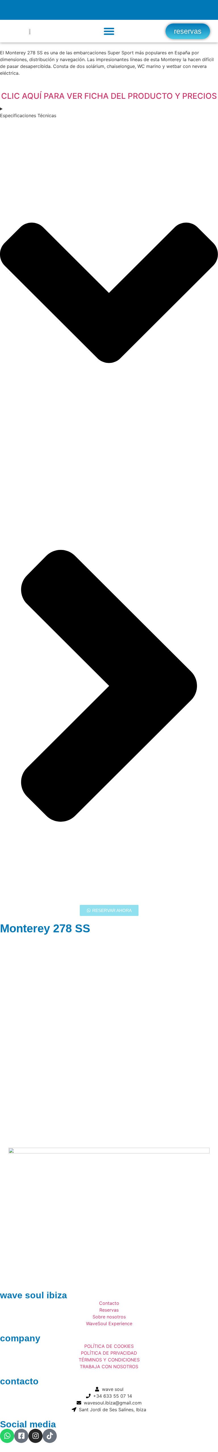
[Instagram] (35, 1436)
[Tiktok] (50, 1436)
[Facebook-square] (21, 1436)
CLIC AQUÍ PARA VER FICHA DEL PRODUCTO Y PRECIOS (109, 96)
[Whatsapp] (7, 1436)
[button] (109, 31)
